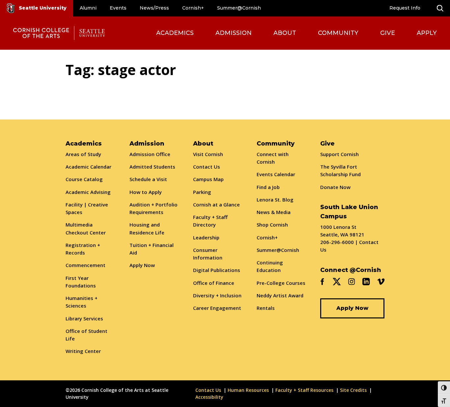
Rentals (266, 308)
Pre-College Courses (281, 283)
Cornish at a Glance (216, 204)
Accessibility (209, 397)
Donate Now (335, 187)
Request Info (404, 8)
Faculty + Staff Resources (304, 390)
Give (387, 33)
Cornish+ (193, 8)
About (284, 33)
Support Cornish (339, 154)
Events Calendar (276, 174)
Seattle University (43, 8)
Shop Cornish (272, 224)
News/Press (154, 8)
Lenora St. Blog (275, 199)
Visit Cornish (208, 154)
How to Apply (145, 192)
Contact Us (206, 166)
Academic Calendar (88, 166)
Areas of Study (83, 154)
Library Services (84, 318)
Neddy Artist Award (280, 295)
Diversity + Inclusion (217, 295)
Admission (233, 33)
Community (338, 33)
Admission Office (149, 154)
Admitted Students (152, 166)
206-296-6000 (337, 242)
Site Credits (353, 390)
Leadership (206, 237)
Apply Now (142, 265)
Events (118, 8)
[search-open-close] (440, 8)
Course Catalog (84, 179)
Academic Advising (88, 192)
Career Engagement (217, 308)
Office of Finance (213, 283)
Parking (202, 192)
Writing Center (83, 351)
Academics (175, 33)
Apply (427, 33)
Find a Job (268, 187)
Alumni (88, 8)
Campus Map (208, 179)
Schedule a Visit (148, 179)
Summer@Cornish (239, 8)
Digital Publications (216, 270)
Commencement (85, 265)
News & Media (274, 212)
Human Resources (248, 390)
